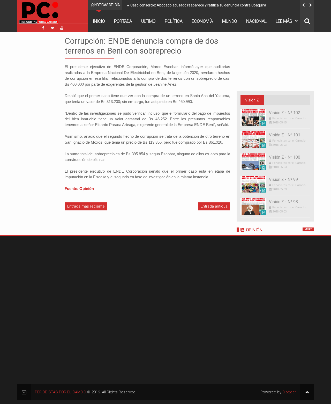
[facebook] (43, 28)
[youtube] (62, 28)
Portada (123, 21)
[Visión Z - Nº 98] (253, 206)
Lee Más (284, 21)
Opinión (254, 229)
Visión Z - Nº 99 (283, 179)
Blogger (289, 392)
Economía (202, 21)
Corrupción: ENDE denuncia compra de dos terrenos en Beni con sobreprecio (141, 46)
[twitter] (52, 28)
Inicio (99, 21)
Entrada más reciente (86, 206)
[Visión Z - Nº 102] (253, 117)
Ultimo (148, 21)
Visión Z (252, 100)
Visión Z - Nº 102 (284, 112)
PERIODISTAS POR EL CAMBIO (60, 392)
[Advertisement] (32, 113)
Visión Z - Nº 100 (284, 157)
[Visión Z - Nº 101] (253, 139)
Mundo (229, 21)
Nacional (256, 21)
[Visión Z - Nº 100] (253, 161)
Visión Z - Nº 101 (284, 135)
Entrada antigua (214, 206)
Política (173, 21)
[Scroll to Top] (307, 392)
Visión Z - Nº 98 (283, 201)
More (308, 229)
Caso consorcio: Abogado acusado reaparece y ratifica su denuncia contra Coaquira (198, 5)
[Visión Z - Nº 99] (253, 184)
